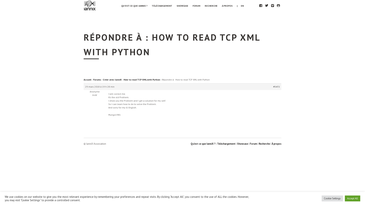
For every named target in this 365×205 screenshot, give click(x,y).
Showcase (182, 5)
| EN (240, 5)
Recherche (211, 5)
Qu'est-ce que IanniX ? (203, 143)
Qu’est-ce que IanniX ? (134, 5)
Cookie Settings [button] (332, 198)
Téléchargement (162, 5)
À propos (227, 5)
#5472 (276, 86)
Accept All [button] (352, 198)
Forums (97, 79)
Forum (196, 5)
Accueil (87, 79)
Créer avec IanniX (112, 79)
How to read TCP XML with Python (142, 79)
